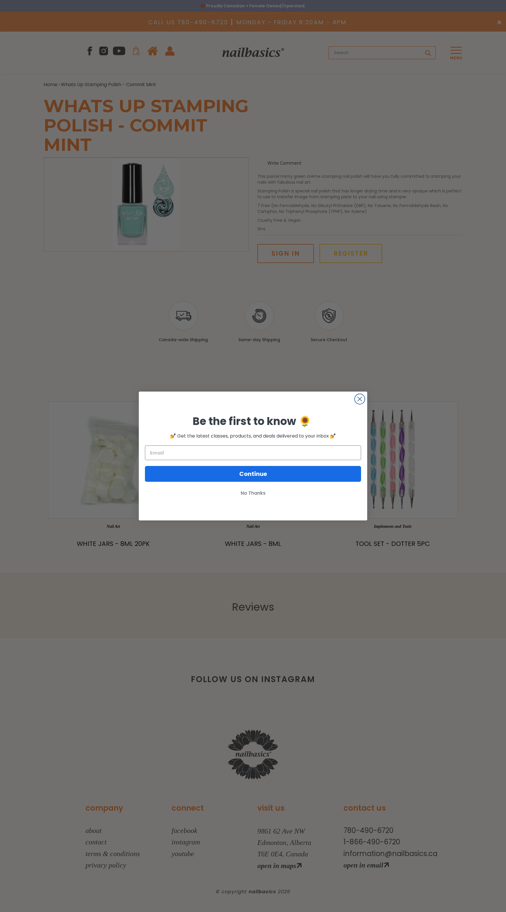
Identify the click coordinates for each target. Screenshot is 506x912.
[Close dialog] (360, 399)
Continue (253, 474)
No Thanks (253, 493)
